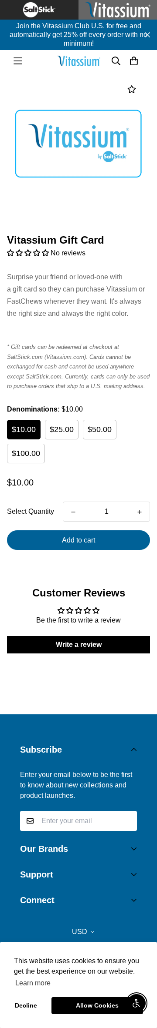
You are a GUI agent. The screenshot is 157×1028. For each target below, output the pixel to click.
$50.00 (100, 429)
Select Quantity (30, 511)
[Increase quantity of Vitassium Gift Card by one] (140, 512)
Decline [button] (26, 1005)
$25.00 (62, 429)
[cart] (134, 61)
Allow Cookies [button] (97, 1005)
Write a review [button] (79, 644)
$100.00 (26, 453)
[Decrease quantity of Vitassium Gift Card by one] (73, 512)
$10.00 (24, 429)
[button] (29, 253)
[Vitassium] (78, 60)
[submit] (127, 821)
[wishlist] (131, 89)
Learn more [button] (33, 983)
